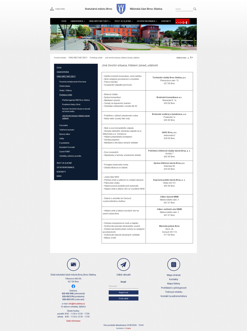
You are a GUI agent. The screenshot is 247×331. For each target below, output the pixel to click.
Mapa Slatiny (173, 283)
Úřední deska (64, 86)
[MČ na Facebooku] (73, 286)
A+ (191, 57)
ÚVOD (59, 68)
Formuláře (63, 125)
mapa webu (60, 9)
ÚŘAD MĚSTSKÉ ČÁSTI (78, 58)
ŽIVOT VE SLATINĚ (64, 163)
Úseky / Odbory (65, 90)
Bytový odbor (64, 134)
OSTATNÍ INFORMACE (65, 167)
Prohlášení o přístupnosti (173, 287)
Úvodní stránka (60, 58)
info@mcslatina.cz (76, 303)
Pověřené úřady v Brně (71, 104)
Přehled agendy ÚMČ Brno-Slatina (76, 100)
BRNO (59, 176)
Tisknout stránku (173, 292)
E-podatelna (64, 143)
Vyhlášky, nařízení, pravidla (70, 156)
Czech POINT (64, 152)
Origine (128, 328)
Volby (61, 138)
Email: (123, 282)
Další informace (73, 321)
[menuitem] (64, 21)
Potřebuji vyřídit (96, 58)
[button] (78, 21)
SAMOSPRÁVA (63, 72)
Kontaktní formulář (67, 147)
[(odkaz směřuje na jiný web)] (182, 21)
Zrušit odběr (123, 298)
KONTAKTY (61, 172)
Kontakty (173, 279)
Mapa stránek (174, 275)
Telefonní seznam (66, 130)
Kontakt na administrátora (174, 296)
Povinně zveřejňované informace (72, 82)
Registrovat (123, 292)
